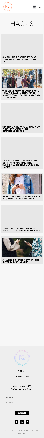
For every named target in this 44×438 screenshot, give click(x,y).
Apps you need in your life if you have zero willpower (21, 197)
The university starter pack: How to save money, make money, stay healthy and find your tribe (21, 94)
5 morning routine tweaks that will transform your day (19, 59)
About (22, 371)
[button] (34, 7)
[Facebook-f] (16, 422)
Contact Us (22, 376)
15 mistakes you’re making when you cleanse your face (21, 229)
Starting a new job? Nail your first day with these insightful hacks (22, 129)
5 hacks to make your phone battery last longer (20, 261)
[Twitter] (27, 422)
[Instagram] (22, 422)
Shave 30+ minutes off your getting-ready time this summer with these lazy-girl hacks (20, 164)
